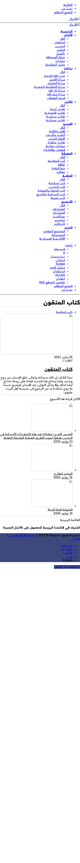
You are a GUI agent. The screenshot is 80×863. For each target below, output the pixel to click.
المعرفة (67, 153)
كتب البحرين (56, 187)
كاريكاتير (59, 224)
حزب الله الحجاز (54, 76)
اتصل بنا (67, 549)
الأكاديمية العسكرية (52, 238)
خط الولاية (58, 168)
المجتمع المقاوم (54, 231)
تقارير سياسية (55, 116)
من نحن (67, 545)
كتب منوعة (57, 198)
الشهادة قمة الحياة (60, 509)
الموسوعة (58, 235)
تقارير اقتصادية (54, 113)
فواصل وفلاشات (54, 150)
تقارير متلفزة (56, 142)
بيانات (68, 68)
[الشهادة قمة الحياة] (52, 506)
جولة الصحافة (55, 57)
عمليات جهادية (55, 146)
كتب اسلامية (56, 183)
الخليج (61, 50)
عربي (69, 556)
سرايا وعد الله (56, 94)
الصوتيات (59, 213)
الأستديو (67, 201)
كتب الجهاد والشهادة (51, 190)
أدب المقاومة (56, 161)
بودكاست (59, 216)
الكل (62, 39)
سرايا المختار (56, 83)
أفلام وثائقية (57, 131)
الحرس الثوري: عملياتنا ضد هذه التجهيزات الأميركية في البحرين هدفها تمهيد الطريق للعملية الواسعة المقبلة (36, 436)
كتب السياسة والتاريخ (50, 194)
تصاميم (60, 220)
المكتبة (67, 175)
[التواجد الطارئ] (52, 470)
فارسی (68, 553)
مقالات (60, 172)
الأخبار (68, 35)
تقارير (69, 101)
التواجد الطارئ (63, 473)
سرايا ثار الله (56, 90)
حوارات (60, 61)
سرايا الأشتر (57, 79)
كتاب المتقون (58, 369)
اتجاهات (59, 42)
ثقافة (61, 164)
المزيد (68, 227)
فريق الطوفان (56, 98)
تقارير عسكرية (55, 120)
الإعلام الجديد (56, 138)
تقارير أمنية (57, 109)
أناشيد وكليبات (55, 135)
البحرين (60, 46)
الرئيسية (66, 31)
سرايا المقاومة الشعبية (49, 87)
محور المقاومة (55, 64)
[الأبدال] (74, 19)
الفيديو (68, 124)
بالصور (60, 53)
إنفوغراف (58, 209)
